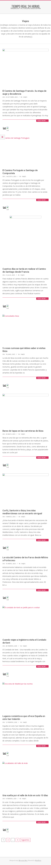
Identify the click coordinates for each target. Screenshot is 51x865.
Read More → (42, 121)
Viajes (25, 97)
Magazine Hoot (23, 860)
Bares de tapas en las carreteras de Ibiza (22, 431)
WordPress (38, 860)
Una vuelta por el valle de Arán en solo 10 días (25, 795)
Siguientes (25, 840)
